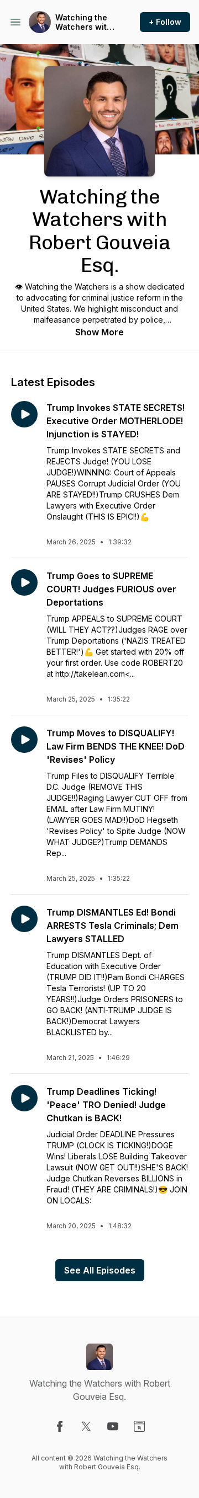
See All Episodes (99, 1270)
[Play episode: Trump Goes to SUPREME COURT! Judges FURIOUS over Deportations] (24, 582)
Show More (99, 332)
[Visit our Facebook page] (59, 1426)
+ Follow (165, 21)
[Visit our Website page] (139, 1426)
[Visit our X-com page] (86, 1426)
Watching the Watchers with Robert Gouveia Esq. (83, 22)
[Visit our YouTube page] (112, 1426)
